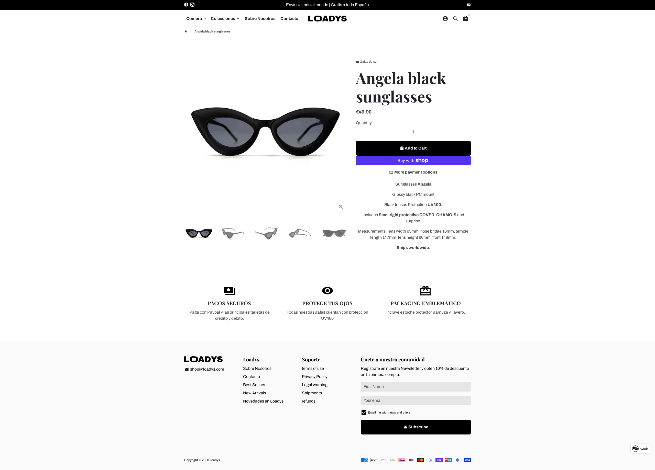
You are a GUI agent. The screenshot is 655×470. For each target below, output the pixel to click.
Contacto (289, 18)
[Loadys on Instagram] (192, 5)
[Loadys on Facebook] (186, 5)
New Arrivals (254, 393)
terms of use (313, 368)
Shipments (312, 393)
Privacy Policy (315, 376)
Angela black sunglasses (212, 31)
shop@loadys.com (204, 369)
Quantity (364, 123)
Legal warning (315, 385)
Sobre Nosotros (260, 18)
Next (341, 132)
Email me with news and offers (389, 412)
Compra (196, 18)
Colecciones (225, 18)
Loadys (215, 460)
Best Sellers (254, 385)
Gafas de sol (366, 61)
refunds (308, 401)
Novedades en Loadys (263, 401)
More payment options (416, 172)
